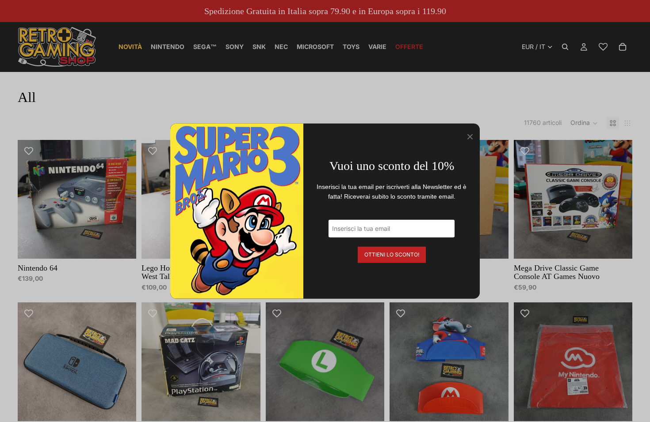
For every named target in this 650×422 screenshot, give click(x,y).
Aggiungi (130, 245)
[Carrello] (622, 47)
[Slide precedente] (31, 199)
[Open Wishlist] (603, 47)
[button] (584, 123)
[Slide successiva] (123, 199)
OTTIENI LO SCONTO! (391, 254)
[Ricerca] (565, 47)
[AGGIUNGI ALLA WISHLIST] (29, 151)
